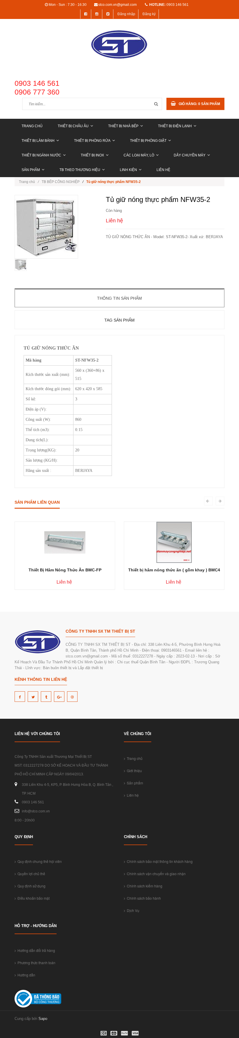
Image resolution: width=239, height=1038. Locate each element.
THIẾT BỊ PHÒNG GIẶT (148, 141)
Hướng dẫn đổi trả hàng (35, 950)
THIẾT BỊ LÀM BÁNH (38, 141)
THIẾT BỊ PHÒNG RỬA (92, 141)
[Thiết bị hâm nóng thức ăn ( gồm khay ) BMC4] (174, 542)
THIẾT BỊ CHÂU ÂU (73, 126)
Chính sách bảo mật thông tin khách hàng (159, 861)
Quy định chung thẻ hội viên (39, 861)
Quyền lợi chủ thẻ (30, 873)
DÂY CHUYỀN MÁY (189, 155)
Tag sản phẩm (119, 320)
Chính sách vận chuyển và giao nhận (155, 873)
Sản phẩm (31, 170)
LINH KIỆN (128, 170)
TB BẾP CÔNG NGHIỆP (61, 182)
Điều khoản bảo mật (33, 898)
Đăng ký (149, 14)
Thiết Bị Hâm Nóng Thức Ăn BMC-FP (65, 570)
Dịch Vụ (132, 910)
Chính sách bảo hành (143, 898)
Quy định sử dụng (30, 885)
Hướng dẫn (25, 974)
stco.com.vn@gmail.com (117, 5)
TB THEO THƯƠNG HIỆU (79, 170)
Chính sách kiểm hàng (143, 885)
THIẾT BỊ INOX (92, 155)
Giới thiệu (133, 770)
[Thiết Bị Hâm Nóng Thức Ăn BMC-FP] (64, 542)
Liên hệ (163, 170)
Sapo (42, 1018)
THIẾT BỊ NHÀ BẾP (123, 126)
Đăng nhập (126, 14)
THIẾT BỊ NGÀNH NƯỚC (41, 155)
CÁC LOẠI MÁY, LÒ (139, 155)
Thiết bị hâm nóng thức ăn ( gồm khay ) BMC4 (174, 570)
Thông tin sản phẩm (119, 298)
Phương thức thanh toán (35, 962)
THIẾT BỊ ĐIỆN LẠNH (175, 126)
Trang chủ (32, 126)
